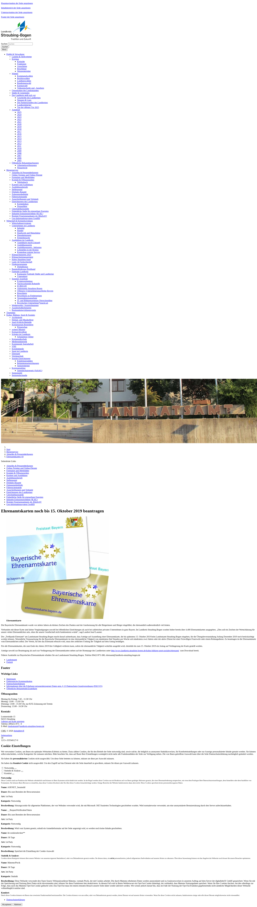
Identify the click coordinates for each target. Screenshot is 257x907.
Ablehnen (17, 905)
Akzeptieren (6, 905)
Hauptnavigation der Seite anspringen (17, 3)
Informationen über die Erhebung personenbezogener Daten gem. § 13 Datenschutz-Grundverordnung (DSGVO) (54, 686)
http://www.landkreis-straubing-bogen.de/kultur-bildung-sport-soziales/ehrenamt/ (145, 650)
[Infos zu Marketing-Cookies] (22, 771)
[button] (15, 54)
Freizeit (9, 662)
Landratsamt (11, 660)
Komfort (8, 773)
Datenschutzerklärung (15, 684)
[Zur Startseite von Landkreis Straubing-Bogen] (19, 39)
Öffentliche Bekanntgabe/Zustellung (21, 688)
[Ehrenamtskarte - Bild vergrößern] (57, 618)
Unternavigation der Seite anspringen (16, 12)
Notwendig (9, 768)
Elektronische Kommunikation (19, 681)
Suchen (4, 44)
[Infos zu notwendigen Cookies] (15, 768)
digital (19, 731)
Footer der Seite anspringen (12, 17)
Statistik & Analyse (12, 771)
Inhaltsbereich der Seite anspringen (16, 8)
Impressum (11, 679)
